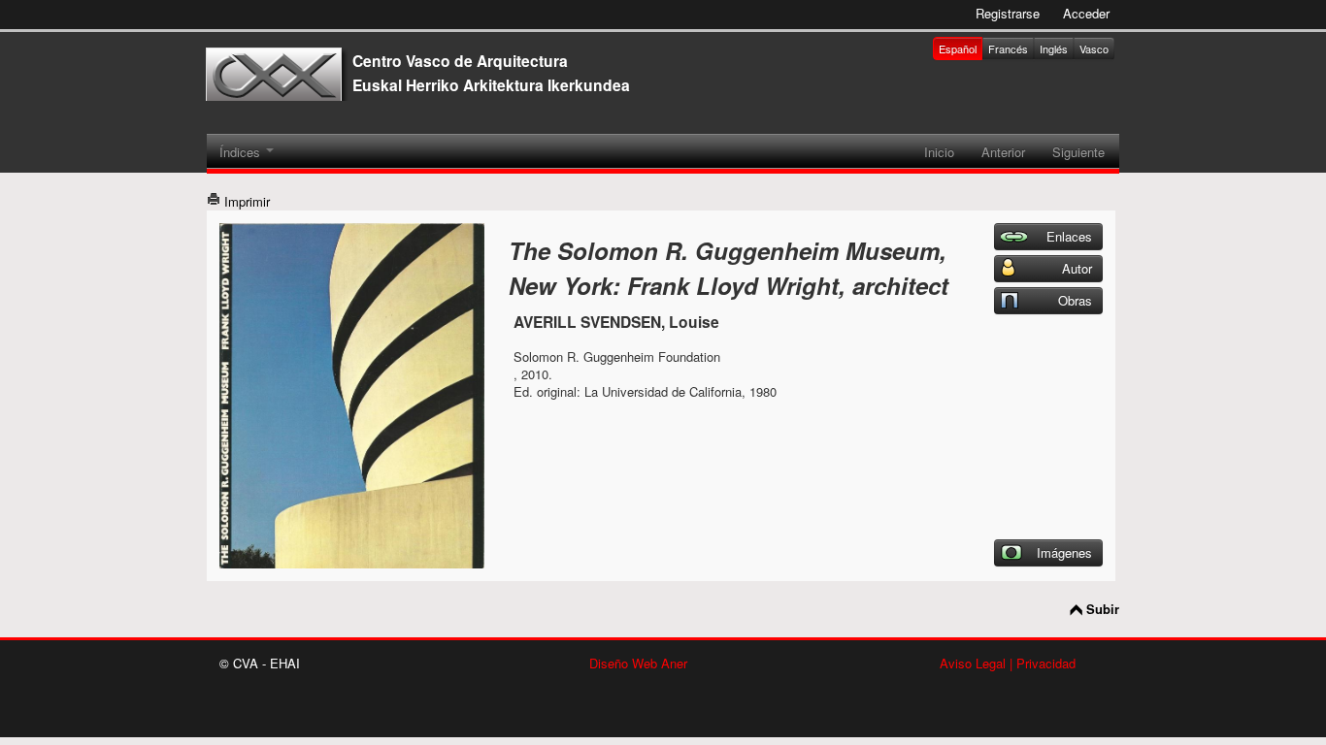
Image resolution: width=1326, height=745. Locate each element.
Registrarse (1008, 13)
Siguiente (1078, 152)
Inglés (1054, 48)
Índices (241, 152)
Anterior (1003, 152)
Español (958, 48)
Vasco (1094, 48)
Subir (1102, 609)
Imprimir (245, 201)
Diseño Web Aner (638, 663)
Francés (1008, 48)
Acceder (1086, 13)
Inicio (939, 152)
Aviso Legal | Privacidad (1008, 663)
